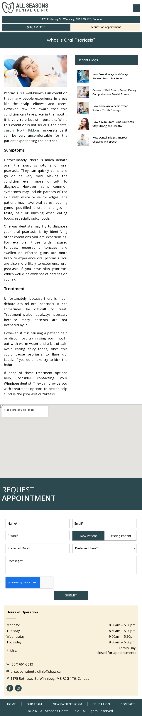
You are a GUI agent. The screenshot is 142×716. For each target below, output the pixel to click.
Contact (128, 704)
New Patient (88, 536)
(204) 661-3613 (36, 27)
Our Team (34, 704)
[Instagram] (18, 688)
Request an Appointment (106, 27)
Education (101, 704)
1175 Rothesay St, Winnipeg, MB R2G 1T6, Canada (71, 19)
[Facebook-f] (9, 688)
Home (11, 704)
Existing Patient (120, 536)
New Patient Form (67, 704)
